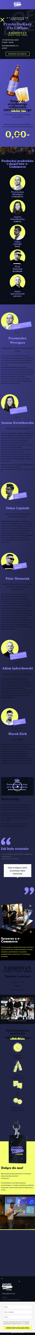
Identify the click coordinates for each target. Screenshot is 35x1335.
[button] (17, 786)
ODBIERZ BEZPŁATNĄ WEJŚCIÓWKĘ (17, 1328)
